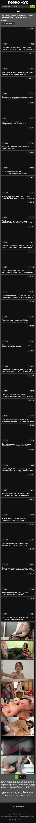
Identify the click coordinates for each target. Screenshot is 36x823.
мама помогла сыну (22, 795)
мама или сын (9, 795)
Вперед (22, 777)
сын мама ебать (13, 794)
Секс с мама (28, 792)
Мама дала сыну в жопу (11, 792)
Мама (4, 794)
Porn (26, 820)
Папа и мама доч (26, 794)
